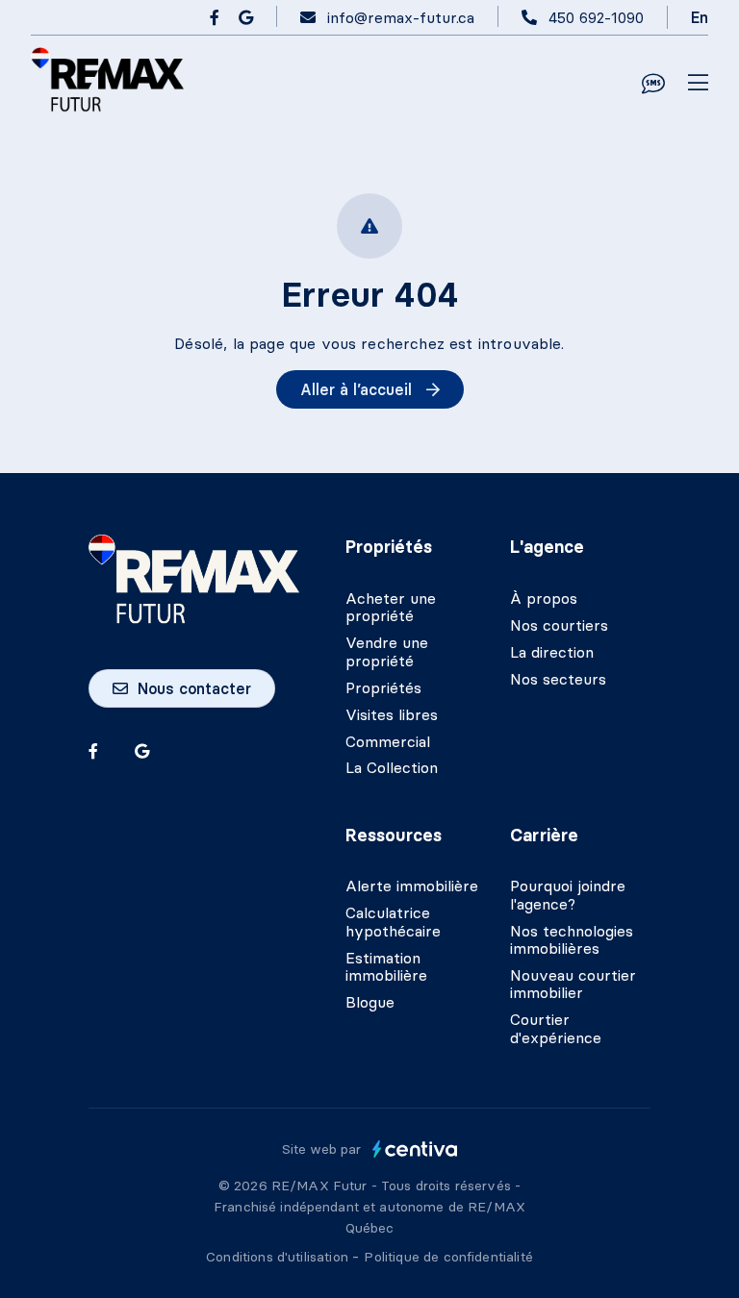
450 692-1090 (596, 17)
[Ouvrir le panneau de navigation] (698, 84)
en (699, 17)
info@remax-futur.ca (400, 17)
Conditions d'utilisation (279, 1256)
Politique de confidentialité (448, 1256)
